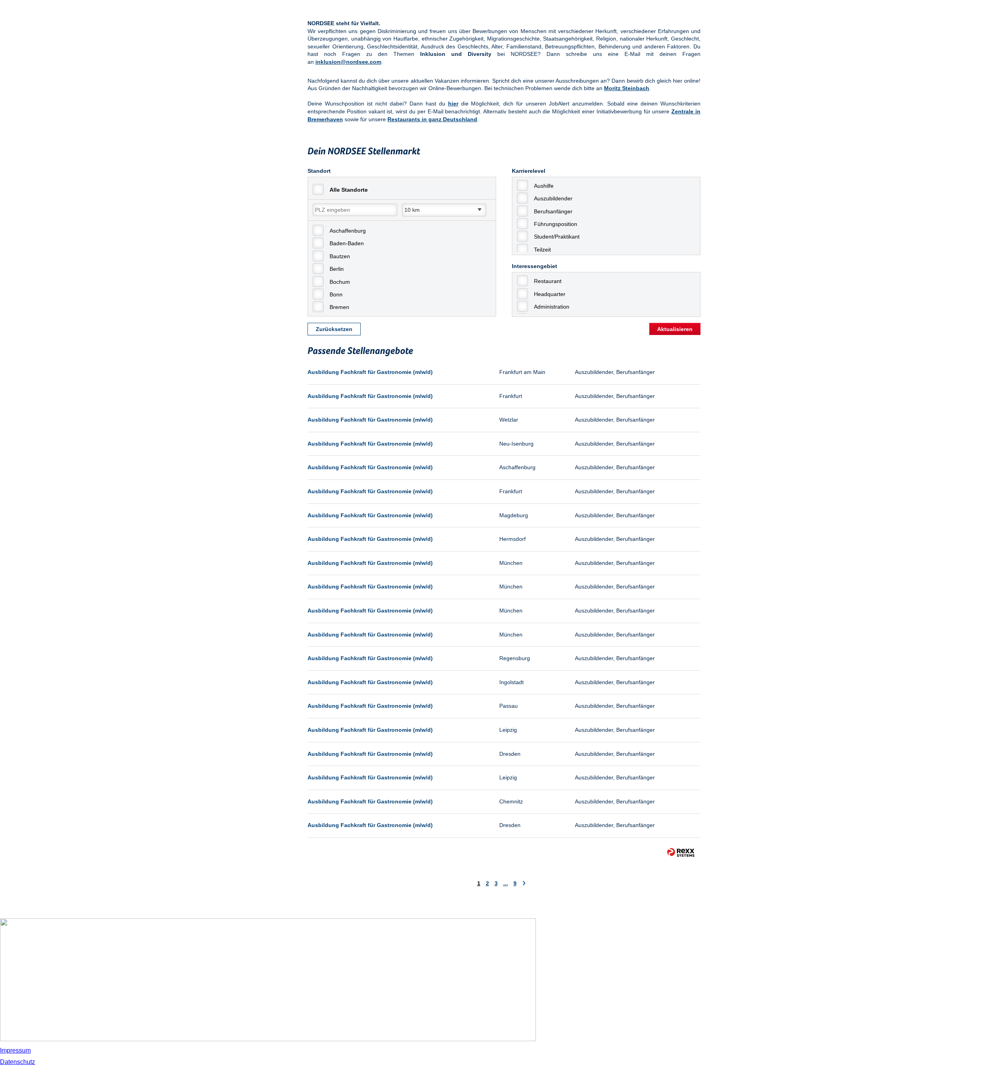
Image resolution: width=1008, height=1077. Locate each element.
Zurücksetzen (334, 329)
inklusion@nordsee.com (348, 62)
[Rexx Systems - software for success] (681, 852)
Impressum (15, 1050)
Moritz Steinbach (626, 88)
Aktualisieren (675, 329)
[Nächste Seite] (524, 883)
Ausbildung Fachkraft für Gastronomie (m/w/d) (370, 372)
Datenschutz (17, 1061)
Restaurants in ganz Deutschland (432, 119)
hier (453, 103)
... (505, 883)
